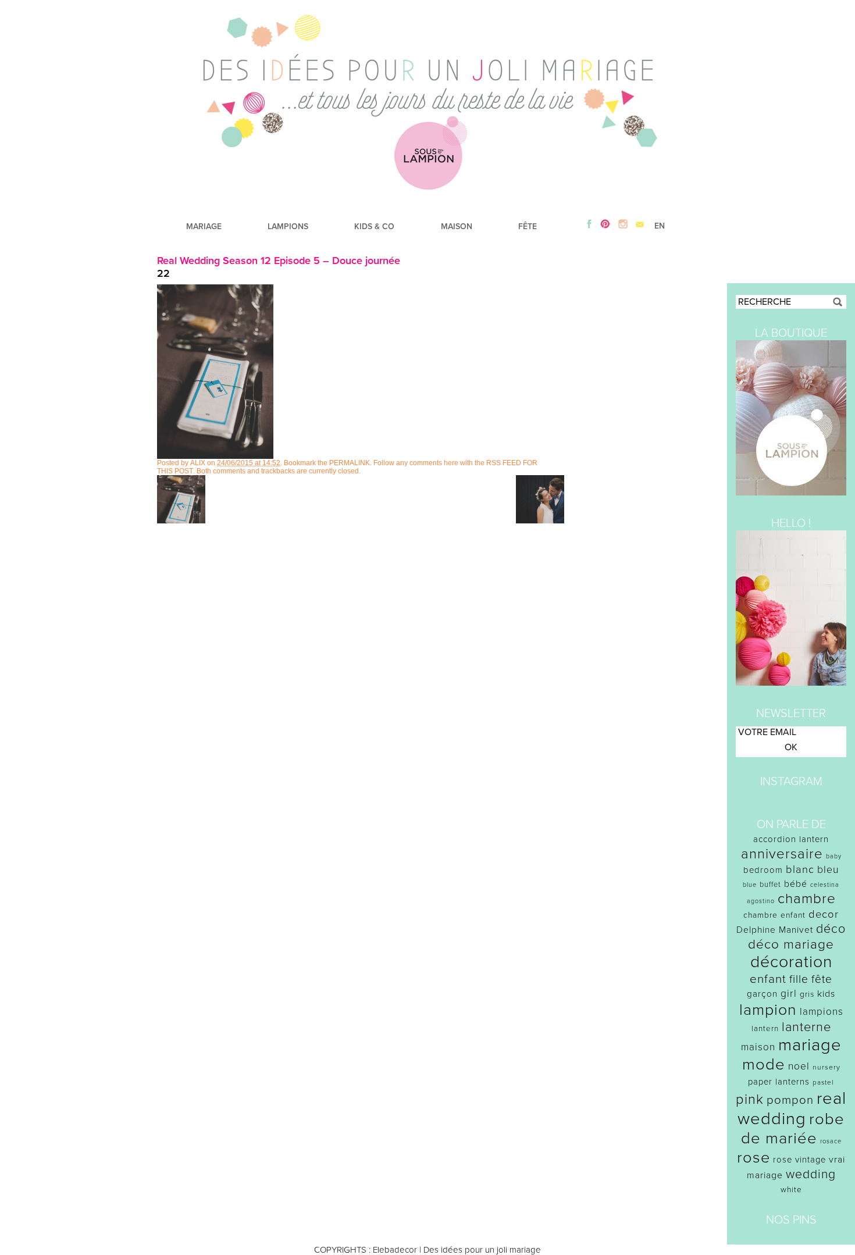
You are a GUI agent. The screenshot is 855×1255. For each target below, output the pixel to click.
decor (823, 914)
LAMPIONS (288, 226)
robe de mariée (793, 1129)
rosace (831, 1141)
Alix (197, 463)
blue (750, 885)
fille (798, 979)
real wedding (792, 1108)
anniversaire (782, 854)
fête (821, 979)
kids (826, 994)
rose (753, 1157)
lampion (768, 1009)
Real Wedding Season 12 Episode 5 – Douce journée (278, 260)
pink (750, 1099)
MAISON (456, 226)
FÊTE (527, 226)
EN (659, 226)
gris (807, 994)
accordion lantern (791, 839)
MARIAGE (204, 226)
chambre (807, 898)
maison (758, 1047)
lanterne (806, 1027)
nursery (826, 1067)
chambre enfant (774, 915)
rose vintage (799, 1159)
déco (831, 928)
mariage (810, 1045)
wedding (811, 1174)
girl (789, 993)
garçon (762, 994)
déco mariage (791, 944)
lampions (821, 1012)
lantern (765, 1028)
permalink (349, 463)
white (791, 1190)
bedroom (763, 870)
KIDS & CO (374, 226)
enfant (768, 979)
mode (763, 1064)
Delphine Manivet (774, 930)
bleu (828, 870)
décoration (791, 962)
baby (834, 856)
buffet (770, 884)
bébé (795, 884)
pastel (823, 1082)
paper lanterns (779, 1081)
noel (799, 1066)
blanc (800, 869)
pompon (790, 1100)
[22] (215, 456)
